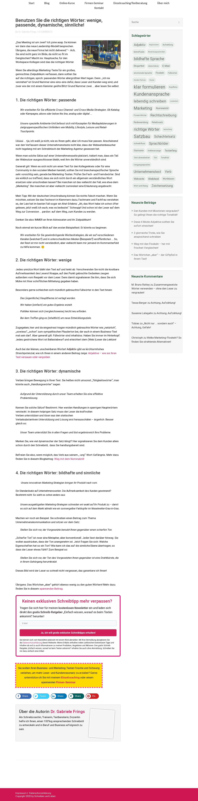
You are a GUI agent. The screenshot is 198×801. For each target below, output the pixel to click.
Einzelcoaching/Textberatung (130, 3)
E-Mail (166, 65)
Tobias (135, 323)
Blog (47, 3)
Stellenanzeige (154, 150)
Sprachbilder (158, 143)
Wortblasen (168, 178)
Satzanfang (168, 129)
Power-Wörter (140, 115)
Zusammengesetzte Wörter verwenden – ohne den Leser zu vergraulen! (154, 288)
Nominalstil (162, 108)
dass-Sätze (153, 66)
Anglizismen (154, 45)
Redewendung (141, 122)
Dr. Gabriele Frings (27, 32)
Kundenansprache (152, 94)
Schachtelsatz (164, 136)
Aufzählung (168, 45)
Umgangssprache (142, 165)
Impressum (21, 793)
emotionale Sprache (143, 73)
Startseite (139, 150)
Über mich (163, 3)
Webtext (153, 179)
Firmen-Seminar (94, 3)
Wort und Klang (141, 186)
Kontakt (99, 8)
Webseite (139, 178)
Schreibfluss (139, 143)
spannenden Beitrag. (51, 588)
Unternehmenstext (147, 172)
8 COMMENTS (45, 32)
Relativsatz (157, 122)
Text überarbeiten (142, 157)
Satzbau (142, 136)
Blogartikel (139, 65)
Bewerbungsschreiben (156, 52)
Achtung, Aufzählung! (163, 302)
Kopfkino (173, 87)
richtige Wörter (147, 129)
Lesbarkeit (174, 101)
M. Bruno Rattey (140, 284)
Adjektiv (139, 45)
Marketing (143, 108)
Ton (155, 157)
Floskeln (160, 72)
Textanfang (171, 150)
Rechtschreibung (163, 115)
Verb (168, 171)
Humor (151, 80)
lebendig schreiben (150, 101)
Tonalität (165, 157)
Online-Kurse (67, 3)
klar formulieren (149, 87)
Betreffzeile (139, 52)
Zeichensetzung (162, 186)
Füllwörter (172, 73)
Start (31, 3)
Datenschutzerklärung (40, 793)
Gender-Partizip (140, 80)
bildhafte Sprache (149, 59)
